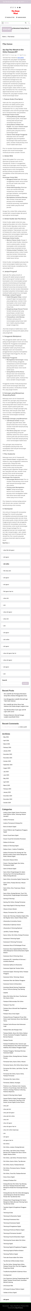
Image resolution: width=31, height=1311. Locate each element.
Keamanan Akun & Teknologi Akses (13, 956)
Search (4, 680)
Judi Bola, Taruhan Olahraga (11, 931)
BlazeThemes (19, 1307)
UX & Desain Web (8, 1285)
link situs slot (7, 571)
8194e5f (6, 55)
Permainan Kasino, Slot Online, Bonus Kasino (15, 1065)
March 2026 (6, 744)
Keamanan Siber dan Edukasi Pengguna (14, 980)
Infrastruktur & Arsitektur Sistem (12, 921)
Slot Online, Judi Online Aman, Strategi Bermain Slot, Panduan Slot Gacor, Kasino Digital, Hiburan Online (14, 1152)
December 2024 (7, 796)
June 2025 (6, 775)
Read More (5, 543)
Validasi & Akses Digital (10, 1292)
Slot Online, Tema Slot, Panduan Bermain (14, 1173)
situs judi (5, 1105)
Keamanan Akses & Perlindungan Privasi (14, 945)
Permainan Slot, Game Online (11, 1079)
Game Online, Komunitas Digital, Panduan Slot (16, 879)
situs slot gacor (7, 612)
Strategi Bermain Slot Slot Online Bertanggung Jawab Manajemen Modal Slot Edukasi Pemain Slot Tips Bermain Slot (16, 1194)
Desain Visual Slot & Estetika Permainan (14, 839)
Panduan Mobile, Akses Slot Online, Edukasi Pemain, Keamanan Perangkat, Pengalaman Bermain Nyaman (15, 1035)
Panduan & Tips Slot (8, 1005)
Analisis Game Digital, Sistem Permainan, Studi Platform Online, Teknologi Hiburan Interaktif (14, 814)
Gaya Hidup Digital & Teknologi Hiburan (14, 905)
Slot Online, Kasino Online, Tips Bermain (14, 1161)
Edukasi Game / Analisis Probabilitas (13, 849)
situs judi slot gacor (8, 1112)
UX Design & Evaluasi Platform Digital (13, 1289)
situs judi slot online (9, 1116)
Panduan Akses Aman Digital (11, 1013)
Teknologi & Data (8, 1212)
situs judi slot (7, 1109)
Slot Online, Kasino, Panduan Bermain (13, 1164)
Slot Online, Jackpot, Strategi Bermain (13, 1147)
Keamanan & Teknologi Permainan (12, 942)
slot (4, 605)
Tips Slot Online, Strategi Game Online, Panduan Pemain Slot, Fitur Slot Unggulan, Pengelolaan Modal (14, 1266)
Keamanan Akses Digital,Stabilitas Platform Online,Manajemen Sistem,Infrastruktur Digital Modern (16, 950)
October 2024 (7, 802)
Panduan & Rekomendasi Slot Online (13, 1001)
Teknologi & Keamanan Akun (11, 1219)
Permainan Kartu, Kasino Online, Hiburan (14, 1061)
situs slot (6, 598)
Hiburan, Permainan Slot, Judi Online (13, 912)
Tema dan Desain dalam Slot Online (13, 1257)
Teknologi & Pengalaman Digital (12, 1226)
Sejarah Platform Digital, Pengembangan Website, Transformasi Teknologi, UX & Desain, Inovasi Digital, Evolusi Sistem (14, 1100)
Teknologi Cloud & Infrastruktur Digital (13, 1237)
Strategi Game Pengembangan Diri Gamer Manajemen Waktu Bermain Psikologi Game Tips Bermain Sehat (15, 1202)
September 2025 (7, 764)
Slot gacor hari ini (8, 591)
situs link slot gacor (8, 550)
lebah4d (5, 992)
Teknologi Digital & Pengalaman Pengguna (15, 1247)
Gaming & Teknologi (8, 898)
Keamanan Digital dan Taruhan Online (13, 968)
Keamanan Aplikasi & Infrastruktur (12, 965)
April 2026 (6, 740)
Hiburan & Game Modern (10, 909)
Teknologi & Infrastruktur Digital (12, 1216)
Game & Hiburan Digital (9, 868)
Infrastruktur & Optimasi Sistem (12, 924)
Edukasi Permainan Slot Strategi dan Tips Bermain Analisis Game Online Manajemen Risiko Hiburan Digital (15, 854)
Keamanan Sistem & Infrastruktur (12, 984)
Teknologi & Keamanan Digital (11, 1223)
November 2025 (7, 758)
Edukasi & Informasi (8, 842)
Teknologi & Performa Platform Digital (13, 1230)
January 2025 (7, 792)
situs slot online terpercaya (10, 1130)
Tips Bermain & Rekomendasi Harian (13, 1261)
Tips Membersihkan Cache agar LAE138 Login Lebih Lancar (14, 2)
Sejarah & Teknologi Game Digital (12, 1095)
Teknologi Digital (8, 1243)
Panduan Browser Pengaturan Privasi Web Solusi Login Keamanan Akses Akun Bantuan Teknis (15, 1019)
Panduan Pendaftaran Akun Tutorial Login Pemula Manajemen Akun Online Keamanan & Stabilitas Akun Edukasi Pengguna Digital (15, 1045)
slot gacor (6, 557)
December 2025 (7, 754)
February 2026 (7, 747)
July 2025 (6, 771)
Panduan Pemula (8, 1040)
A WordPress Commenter (10, 727)
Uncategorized (7, 1275)
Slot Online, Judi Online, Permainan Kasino (15, 1158)
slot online (21, 57)
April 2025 (6, 782)
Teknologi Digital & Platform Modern (13, 1250)
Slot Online (6, 1143)
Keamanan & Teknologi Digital (11, 938)
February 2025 (7, 789)
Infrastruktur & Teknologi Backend (12, 928)
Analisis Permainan (8, 819)
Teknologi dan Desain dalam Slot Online (14, 1240)
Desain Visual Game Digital (10, 835)
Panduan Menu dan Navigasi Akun (12, 1029)
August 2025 (6, 768)
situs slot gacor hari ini (9, 653)
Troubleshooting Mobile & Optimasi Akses (15, 1271)
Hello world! (23, 727)
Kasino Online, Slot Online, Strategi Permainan (16, 935)
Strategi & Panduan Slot (9, 1180)
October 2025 (7, 761)
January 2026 (7, 751)
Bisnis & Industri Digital (9, 826)
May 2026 (6, 737)
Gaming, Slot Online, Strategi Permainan (14, 902)
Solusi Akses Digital (9, 1177)
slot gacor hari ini (8, 1140)
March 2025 (6, 785)
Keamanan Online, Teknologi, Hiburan (13, 977)
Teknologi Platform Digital (10, 1254)
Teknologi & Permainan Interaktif (12, 1233)
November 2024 (7, 799)
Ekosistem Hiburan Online (10, 860)
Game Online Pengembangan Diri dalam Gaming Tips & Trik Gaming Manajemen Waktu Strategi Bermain (14, 874)
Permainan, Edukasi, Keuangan (11, 1082)
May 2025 (6, 778)
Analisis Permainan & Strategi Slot (12, 823)
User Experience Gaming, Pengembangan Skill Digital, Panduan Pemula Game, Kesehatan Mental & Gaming (16, 1280)
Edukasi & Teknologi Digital (11, 845)
